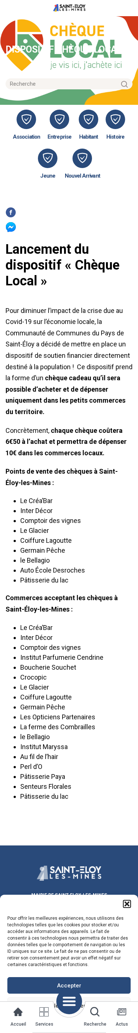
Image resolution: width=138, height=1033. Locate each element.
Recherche (95, 1024)
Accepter (69, 985)
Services (44, 1024)
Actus (122, 1024)
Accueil (18, 1024)
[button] (127, 904)
